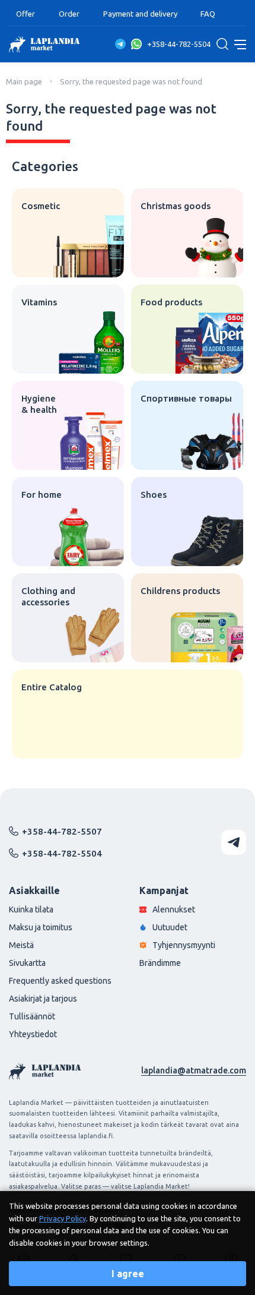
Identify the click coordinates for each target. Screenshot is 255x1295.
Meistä (21, 945)
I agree (127, 1273)
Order (69, 14)
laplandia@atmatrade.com (193, 1070)
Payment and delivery (140, 14)
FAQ (207, 14)
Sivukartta (27, 963)
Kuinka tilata (31, 909)
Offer (25, 14)
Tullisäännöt (32, 1016)
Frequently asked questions (60, 981)
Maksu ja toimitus (40, 927)
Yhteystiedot (33, 1034)
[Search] (222, 44)
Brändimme (160, 963)
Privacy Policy (62, 1218)
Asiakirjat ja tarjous (43, 998)
